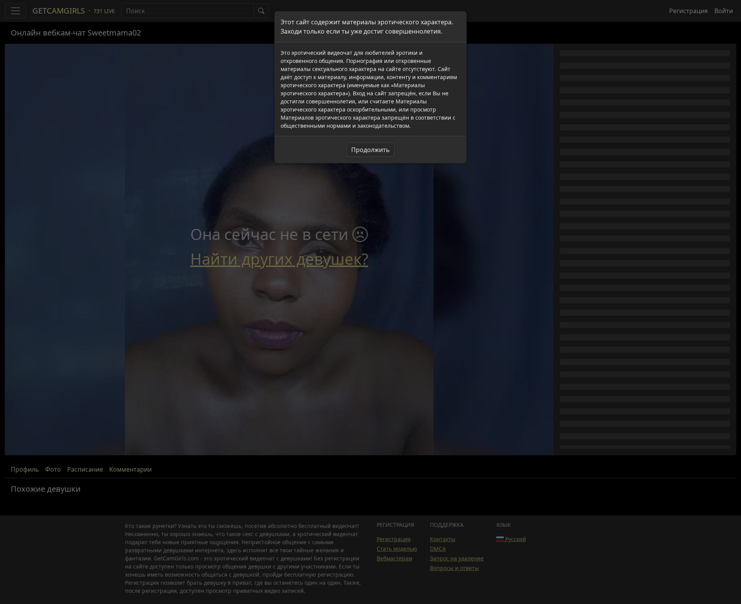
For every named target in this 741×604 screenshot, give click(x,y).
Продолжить (370, 150)
